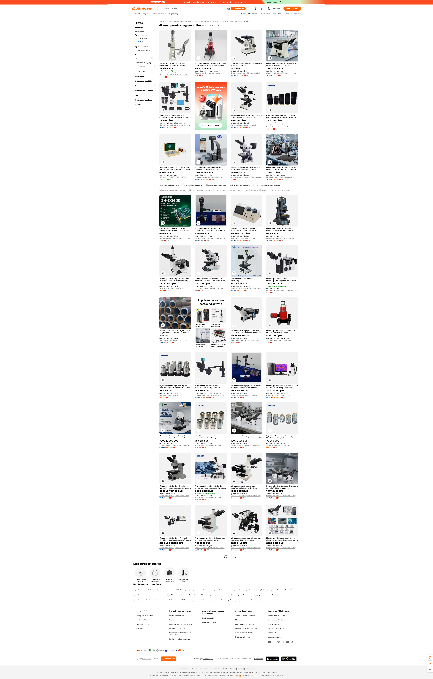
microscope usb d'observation (242, 595)
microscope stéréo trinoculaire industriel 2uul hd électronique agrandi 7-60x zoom (163, 600)
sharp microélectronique (282, 190)
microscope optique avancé (251, 600)
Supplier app (208, 659)
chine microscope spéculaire (257, 590)
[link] (430, 658)
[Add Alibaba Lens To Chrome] (168, 658)
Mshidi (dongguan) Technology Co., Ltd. (280, 177)
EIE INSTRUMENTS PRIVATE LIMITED (172, 177)
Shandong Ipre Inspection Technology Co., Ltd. (282, 290)
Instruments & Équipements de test (179, 21)
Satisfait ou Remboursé (177, 620)
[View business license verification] (237, 675)
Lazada (216, 669)
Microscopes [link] (244, 21)
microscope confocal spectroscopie (230, 190)
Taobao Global (226, 669)
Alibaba (161, 21)
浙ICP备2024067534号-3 (274, 676)
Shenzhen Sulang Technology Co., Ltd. (208, 177)
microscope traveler (228, 600)
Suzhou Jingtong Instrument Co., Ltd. (279, 127)
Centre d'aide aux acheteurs (245, 616)
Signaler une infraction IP (244, 633)
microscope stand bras (202, 590)
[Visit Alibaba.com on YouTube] (287, 642)
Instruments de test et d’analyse (206, 21)
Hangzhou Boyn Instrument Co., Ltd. (243, 125)
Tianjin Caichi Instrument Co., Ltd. (171, 288)
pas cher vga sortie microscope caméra (228, 590)
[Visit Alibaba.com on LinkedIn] (274, 642)
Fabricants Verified (208, 618)
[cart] (262, 9)
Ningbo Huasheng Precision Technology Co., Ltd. (246, 177)
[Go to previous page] (222, 557)
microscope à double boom (171, 185)
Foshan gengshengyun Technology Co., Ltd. (174, 238)
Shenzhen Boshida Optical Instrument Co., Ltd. (175, 75)
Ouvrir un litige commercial (244, 624)
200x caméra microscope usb (180, 595)
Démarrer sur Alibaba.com (277, 620)
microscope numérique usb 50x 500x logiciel (174, 590)
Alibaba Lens (146, 659)
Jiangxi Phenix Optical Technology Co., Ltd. (281, 73)
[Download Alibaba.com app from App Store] (272, 658)
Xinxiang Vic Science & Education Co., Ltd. (245, 73)
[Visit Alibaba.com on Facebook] (269, 642)
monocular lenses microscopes (206, 600)
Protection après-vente (177, 628)
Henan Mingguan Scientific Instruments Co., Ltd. (246, 340)
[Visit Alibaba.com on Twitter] (278, 642)
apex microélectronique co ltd (282, 590)
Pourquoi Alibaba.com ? (144, 616)
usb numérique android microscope (173, 190)
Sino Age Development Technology (207, 73)
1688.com (193, 669)
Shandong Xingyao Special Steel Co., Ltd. (173, 340)
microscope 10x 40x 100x (145, 590)
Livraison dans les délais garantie (180, 624)
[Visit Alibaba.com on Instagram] (283, 642)
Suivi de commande (275, 624)
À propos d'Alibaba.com (145, 611)
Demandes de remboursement (246, 628)
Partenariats (272, 633)
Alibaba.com (258, 659)
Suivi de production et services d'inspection (180, 634)
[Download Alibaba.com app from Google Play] (289, 658)
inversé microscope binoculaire (242, 185)
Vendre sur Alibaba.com (276, 616)
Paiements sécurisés (176, 616)
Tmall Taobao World (205, 669)
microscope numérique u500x (257, 190)
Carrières (139, 628)
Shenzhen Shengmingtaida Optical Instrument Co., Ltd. (175, 125)
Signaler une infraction (243, 637)
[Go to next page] (235, 557)
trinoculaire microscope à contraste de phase (211, 595)
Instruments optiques (229, 21)
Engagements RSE (142, 624)
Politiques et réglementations (179, 639)
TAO (234, 669)
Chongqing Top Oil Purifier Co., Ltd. (243, 238)
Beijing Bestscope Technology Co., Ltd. (280, 238)
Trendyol (240, 669)
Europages (249, 669)
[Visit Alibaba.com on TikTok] (292, 642)
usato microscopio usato (194, 185)
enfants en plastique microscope (201, 190)
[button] (228, 8)
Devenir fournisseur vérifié (277, 628)
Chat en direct (240, 620)
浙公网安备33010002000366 (253, 676)
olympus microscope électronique (269, 185)
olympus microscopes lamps (267, 595)
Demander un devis (209, 622)
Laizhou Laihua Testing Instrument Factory (210, 238)
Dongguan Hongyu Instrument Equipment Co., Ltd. (211, 288)
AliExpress (184, 669)
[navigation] (144, 289)
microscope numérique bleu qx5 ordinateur (151, 595)
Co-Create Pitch (142, 620)
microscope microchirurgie (217, 185)
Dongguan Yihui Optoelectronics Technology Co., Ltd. (246, 288)
